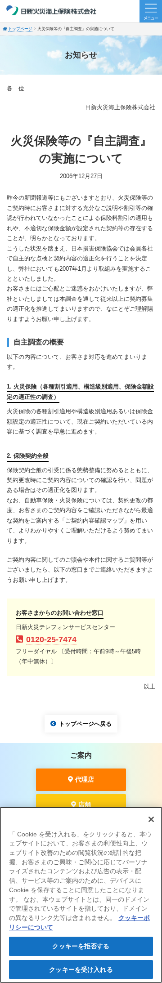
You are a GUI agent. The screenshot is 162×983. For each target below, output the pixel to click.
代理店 (84, 779)
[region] (81, 895)
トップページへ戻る (85, 723)
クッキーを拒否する (80, 946)
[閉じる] (151, 819)
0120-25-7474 (51, 639)
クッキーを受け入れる (80, 969)
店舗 (84, 804)
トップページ (20, 29)
